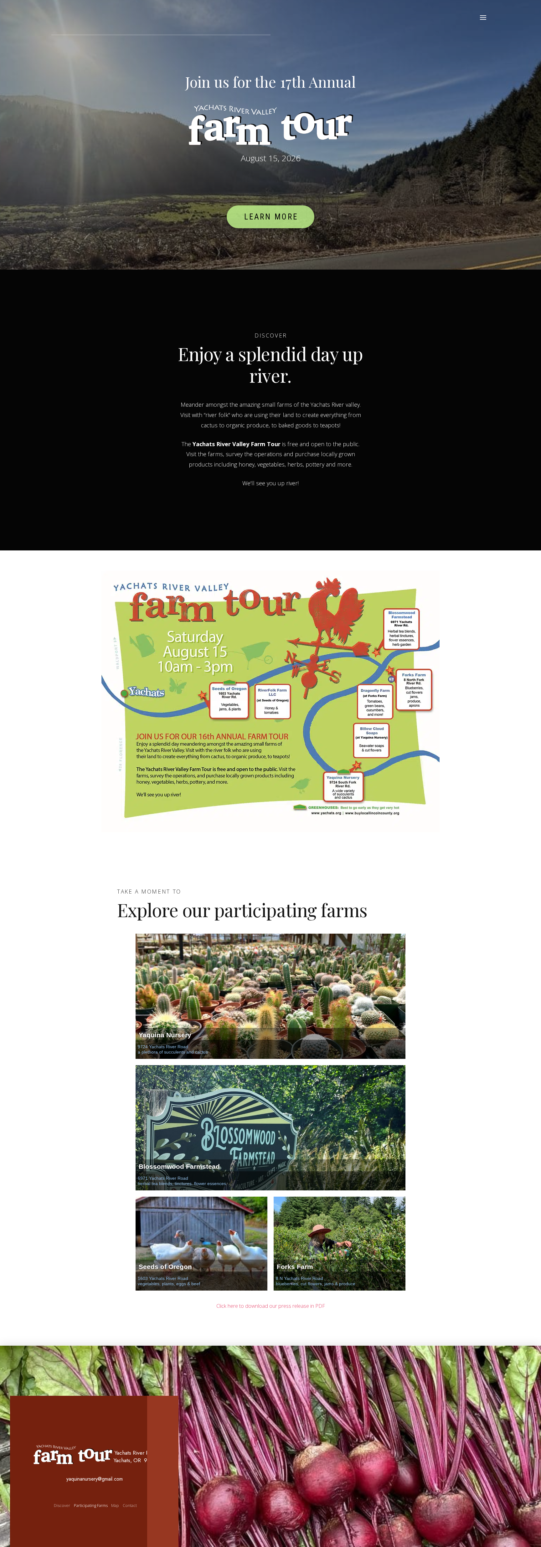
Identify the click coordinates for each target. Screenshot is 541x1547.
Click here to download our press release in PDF (270, 1305)
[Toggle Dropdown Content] (483, 17)
